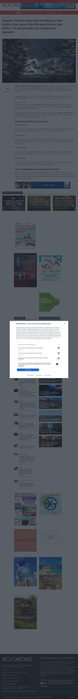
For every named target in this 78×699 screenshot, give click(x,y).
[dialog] (39, 349)
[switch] (58, 348)
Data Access (39, 375)
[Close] (65, 323)
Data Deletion (30, 375)
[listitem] (39, 344)
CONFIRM (28, 369)
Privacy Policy (47, 375)
